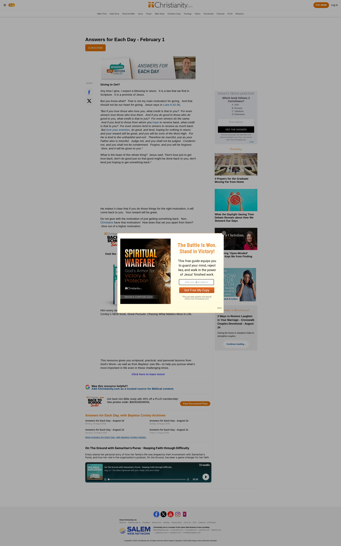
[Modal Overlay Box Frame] (170, 273)
